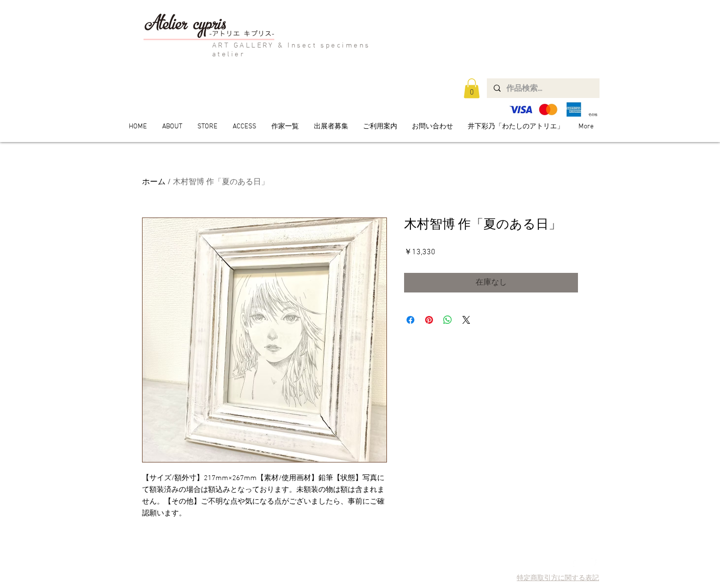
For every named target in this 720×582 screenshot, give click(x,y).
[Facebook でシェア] (410, 320)
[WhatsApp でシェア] (448, 320)
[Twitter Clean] (578, 563)
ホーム (154, 182)
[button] (471, 88)
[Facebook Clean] (592, 563)
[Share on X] (466, 320)
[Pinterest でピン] (429, 320)
